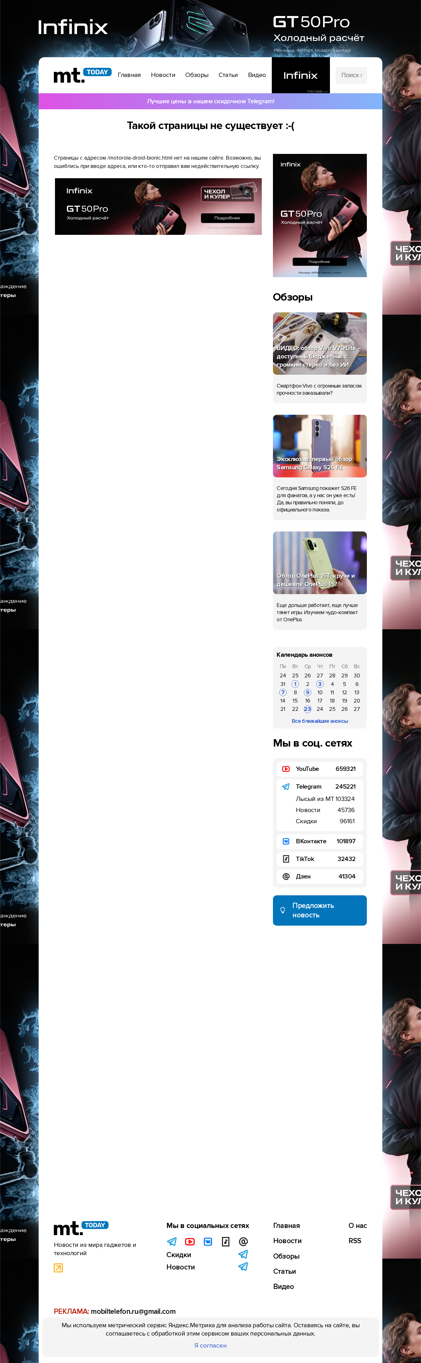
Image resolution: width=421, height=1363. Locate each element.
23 (307, 709)
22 (295, 709)
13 (357, 692)
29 (344, 675)
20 (357, 700)
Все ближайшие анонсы (320, 721)
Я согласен (210, 1346)
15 (295, 700)
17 (320, 700)
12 (344, 692)
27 (320, 675)
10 (320, 692)
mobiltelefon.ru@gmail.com (133, 1311)
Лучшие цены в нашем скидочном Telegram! (210, 101)
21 (282, 709)
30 (357, 675)
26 (307, 675)
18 (332, 700)
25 (295, 675)
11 (332, 692)
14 (282, 700)
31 (282, 684)
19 (344, 700)
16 (307, 700)
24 (283, 675)
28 (332, 675)
